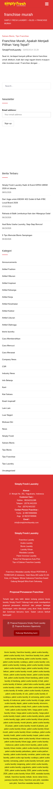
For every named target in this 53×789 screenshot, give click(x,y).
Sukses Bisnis (8, 36)
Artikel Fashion (8, 269)
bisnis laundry (8, 332)
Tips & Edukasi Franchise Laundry (26, 562)
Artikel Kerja (7, 297)
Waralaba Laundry (26, 553)
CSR (4, 366)
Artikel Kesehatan (10, 304)
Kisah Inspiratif (8, 401)
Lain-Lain (6, 408)
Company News (9, 359)
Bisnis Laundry (26, 546)
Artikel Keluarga (9, 290)
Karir (4, 387)
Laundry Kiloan (26, 549)
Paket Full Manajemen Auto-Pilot (26, 559)
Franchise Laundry (26, 540)
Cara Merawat (8, 352)
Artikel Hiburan (8, 276)
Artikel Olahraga (9, 325)
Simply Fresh (8, 436)
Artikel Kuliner (8, 311)
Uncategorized (8, 470)
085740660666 (30, 513)
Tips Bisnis (7, 450)
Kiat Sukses (7, 394)
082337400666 (30, 516)
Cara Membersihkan (11, 339)
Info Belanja (7, 380)
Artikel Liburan (8, 318)
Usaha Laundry (26, 543)
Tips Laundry (8, 464)
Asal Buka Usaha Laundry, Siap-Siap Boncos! (22, 224)
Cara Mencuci (8, 345)
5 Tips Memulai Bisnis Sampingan (17, 235)
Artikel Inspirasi (9, 283)
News (4, 429)
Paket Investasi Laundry (26, 556)
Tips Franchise (22, 36)
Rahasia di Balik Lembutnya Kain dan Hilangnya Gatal (26, 213)
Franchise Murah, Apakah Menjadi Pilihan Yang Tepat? (25, 42)
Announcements (9, 262)
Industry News (8, 373)
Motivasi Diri (7, 422)
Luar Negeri (7, 415)
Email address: (9, 110)
